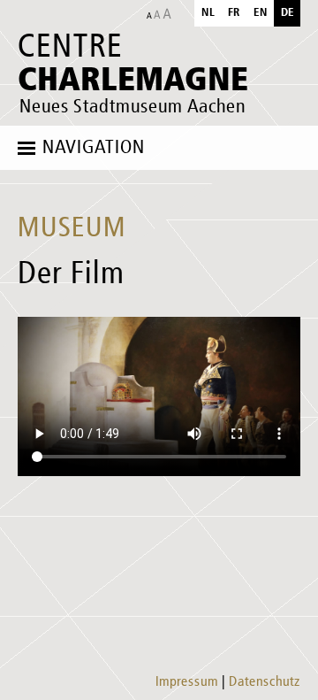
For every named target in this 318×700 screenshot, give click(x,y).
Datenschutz (264, 682)
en (261, 13)
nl (208, 13)
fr (234, 13)
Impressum (186, 682)
